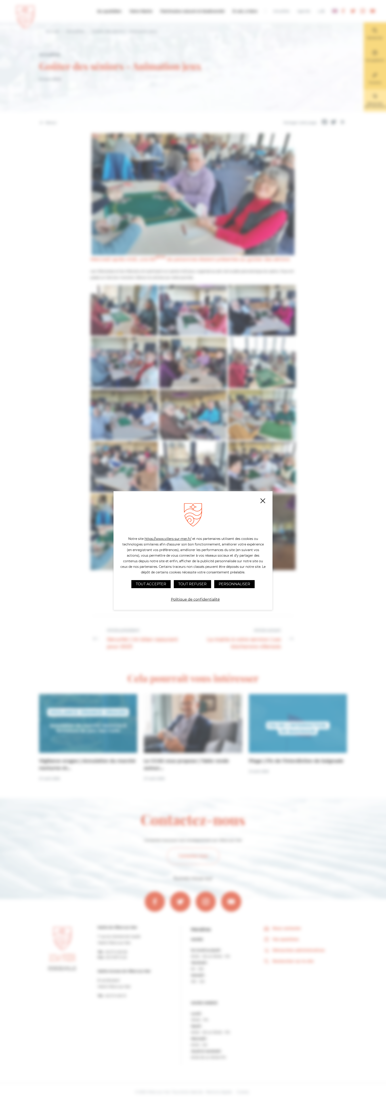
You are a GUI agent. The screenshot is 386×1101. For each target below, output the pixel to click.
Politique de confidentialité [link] (195, 599)
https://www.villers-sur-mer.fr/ (168, 539)
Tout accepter (151, 584)
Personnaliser (234, 584)
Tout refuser (192, 584)
